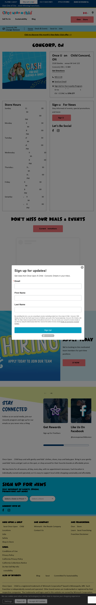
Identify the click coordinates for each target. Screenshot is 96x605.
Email (17, 281)
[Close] (82, 267)
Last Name (20, 304)
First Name (20, 293)
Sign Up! (48, 330)
